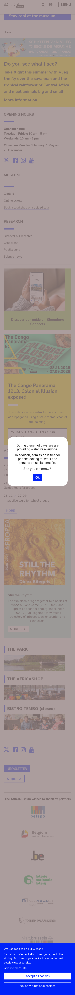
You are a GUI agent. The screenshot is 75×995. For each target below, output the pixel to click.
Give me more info (15, 968)
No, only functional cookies (37, 986)
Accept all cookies (38, 976)
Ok (37, 477)
